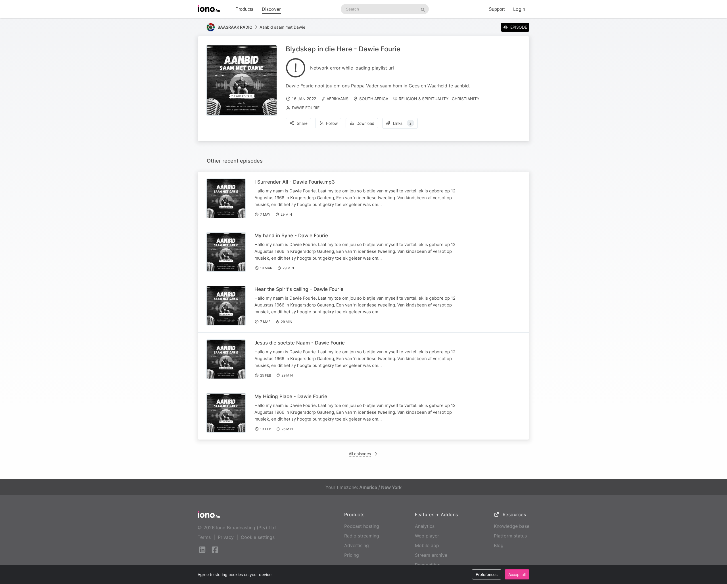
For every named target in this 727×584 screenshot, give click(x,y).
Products (244, 9)
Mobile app (427, 545)
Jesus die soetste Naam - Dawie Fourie (299, 343)
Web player (427, 536)
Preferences (487, 574)
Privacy (226, 537)
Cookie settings (258, 537)
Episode (518, 27)
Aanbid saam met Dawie (282, 27)
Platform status (510, 536)
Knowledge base (511, 526)
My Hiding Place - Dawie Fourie (290, 396)
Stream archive (431, 555)
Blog (499, 545)
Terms (204, 537)
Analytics (424, 526)
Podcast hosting (361, 526)
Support (497, 9)
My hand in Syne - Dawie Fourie (291, 235)
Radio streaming (361, 536)
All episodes (360, 453)
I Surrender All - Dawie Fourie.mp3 (294, 182)
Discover (271, 9)
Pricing (351, 555)
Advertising (356, 545)
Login (519, 9)
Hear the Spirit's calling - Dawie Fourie (298, 289)
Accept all (517, 574)
